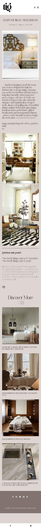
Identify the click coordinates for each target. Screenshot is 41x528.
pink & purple (25, 261)
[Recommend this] (4, 287)
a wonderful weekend (25, 117)
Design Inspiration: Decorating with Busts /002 (19, 394)
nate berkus (7, 87)
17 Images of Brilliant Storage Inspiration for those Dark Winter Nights (20, 484)
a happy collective (15, 97)
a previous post (31, 269)
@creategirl (16, 266)
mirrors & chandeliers (28, 258)
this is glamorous (19, 271)
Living (20, 24)
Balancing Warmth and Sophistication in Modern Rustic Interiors (19, 348)
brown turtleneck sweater (23, 276)
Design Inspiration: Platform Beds (16, 439)
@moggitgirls (30, 266)
